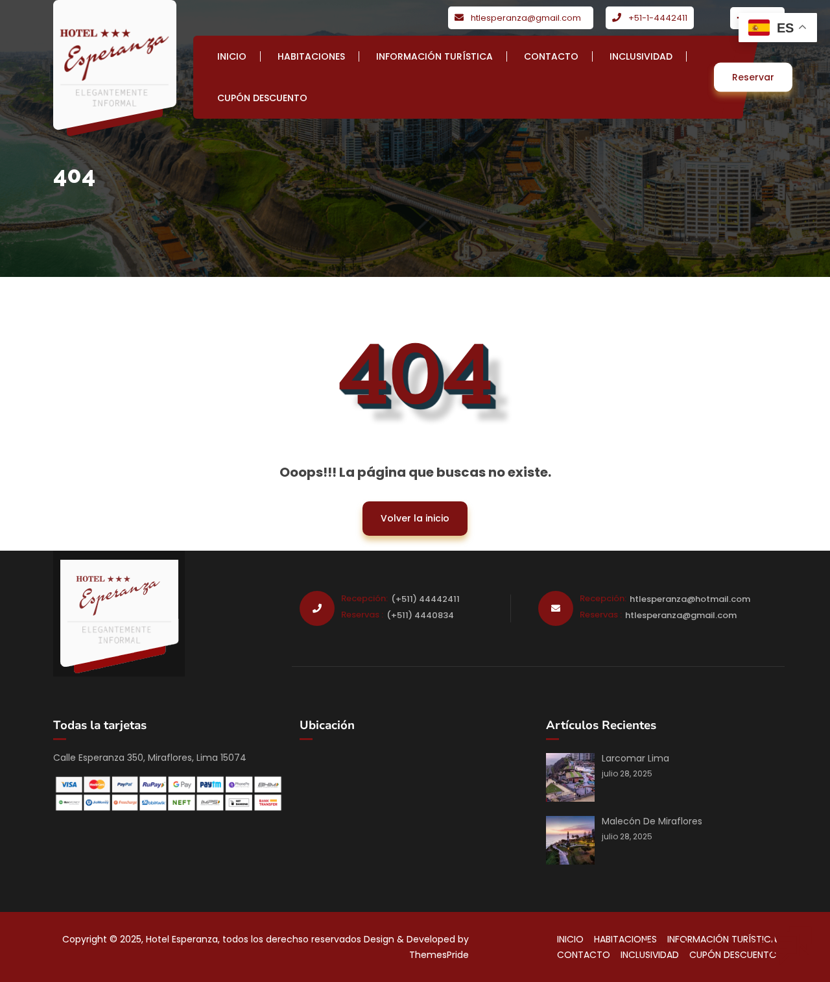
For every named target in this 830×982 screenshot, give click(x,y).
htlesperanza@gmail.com (526, 18)
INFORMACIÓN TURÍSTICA (434, 56)
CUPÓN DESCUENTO (262, 97)
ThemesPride (439, 954)
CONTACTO (551, 56)
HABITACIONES (311, 56)
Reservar (753, 77)
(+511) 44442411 (425, 599)
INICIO (231, 56)
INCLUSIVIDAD (641, 56)
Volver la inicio (405, 513)
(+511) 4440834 (420, 615)
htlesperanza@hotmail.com (690, 599)
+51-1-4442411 (657, 18)
